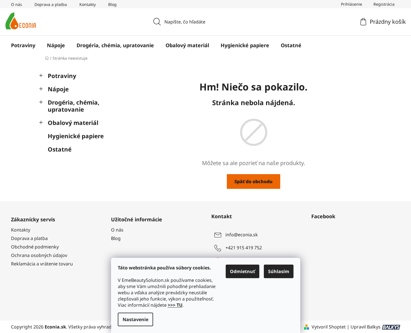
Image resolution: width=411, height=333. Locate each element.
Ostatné (59, 149)
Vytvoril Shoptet (329, 327)
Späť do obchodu (253, 181)
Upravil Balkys (365, 327)
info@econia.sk (241, 235)
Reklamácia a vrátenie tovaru (42, 264)
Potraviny (62, 76)
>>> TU (175, 305)
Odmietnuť (242, 271)
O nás (16, 4)
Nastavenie (135, 319)
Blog (112, 4)
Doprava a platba (50, 4)
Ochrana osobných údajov (39, 255)
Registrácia (384, 4)
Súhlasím (278, 271)
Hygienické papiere (76, 136)
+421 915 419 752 (243, 248)
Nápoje (58, 89)
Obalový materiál (73, 123)
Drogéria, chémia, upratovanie (73, 105)
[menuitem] (23, 45)
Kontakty (87, 4)
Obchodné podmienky (35, 247)
